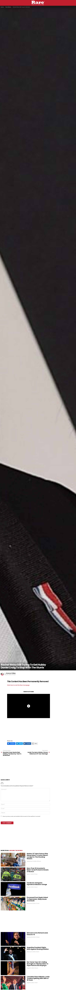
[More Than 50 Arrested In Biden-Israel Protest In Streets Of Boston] (13, 874)
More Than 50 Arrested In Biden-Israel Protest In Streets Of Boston (38, 870)
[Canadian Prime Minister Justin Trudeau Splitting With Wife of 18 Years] (13, 983)
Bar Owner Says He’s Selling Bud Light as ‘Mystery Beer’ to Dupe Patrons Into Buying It (37, 963)
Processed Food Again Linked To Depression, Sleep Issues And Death (37, 899)
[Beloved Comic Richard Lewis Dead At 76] (13, 939)
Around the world (16, 850)
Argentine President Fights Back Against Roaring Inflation (38, 948)
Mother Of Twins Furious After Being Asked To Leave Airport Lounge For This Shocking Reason (37, 856)
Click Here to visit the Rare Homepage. (18, 685)
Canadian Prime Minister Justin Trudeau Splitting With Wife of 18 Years (38, 978)
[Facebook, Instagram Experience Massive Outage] (13, 889)
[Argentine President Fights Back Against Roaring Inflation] (13, 953)
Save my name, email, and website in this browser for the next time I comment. (21, 816)
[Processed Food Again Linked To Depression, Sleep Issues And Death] (13, 903)
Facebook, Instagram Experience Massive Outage (37, 884)
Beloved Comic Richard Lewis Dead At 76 (37, 934)
